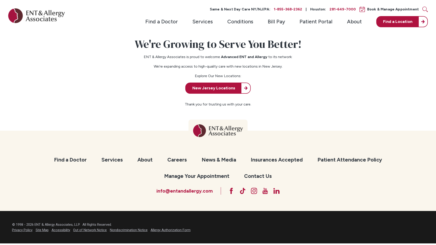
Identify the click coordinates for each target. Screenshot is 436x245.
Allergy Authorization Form (171, 230)
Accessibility (61, 230)
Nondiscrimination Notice (129, 230)
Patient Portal (316, 21)
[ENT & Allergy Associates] (36, 15)
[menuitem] (161, 21)
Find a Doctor (161, 21)
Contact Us (258, 176)
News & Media (219, 160)
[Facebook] (231, 191)
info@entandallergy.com (184, 191)
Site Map (42, 230)
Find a (397, 21)
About (354, 21)
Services (202, 21)
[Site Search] (425, 9)
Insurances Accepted (277, 160)
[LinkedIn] (276, 191)
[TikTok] (243, 191)
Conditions (240, 21)
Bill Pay (276, 21)
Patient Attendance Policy (349, 160)
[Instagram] (254, 191)
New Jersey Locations (213, 88)
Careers (177, 160)
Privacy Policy (22, 230)
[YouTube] (265, 191)
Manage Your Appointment (196, 176)
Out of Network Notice (90, 230)
